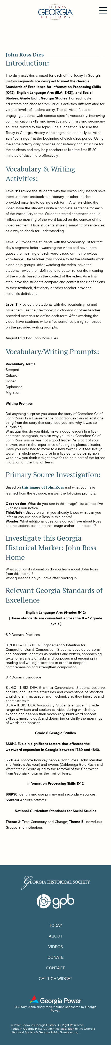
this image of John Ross (43, 487)
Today (55, 925)
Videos (55, 946)
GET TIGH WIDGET (55, 978)
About (55, 936)
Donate (55, 957)
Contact (55, 968)
